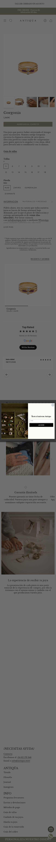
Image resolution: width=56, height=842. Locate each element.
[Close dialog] (53, 405)
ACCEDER (41, 425)
